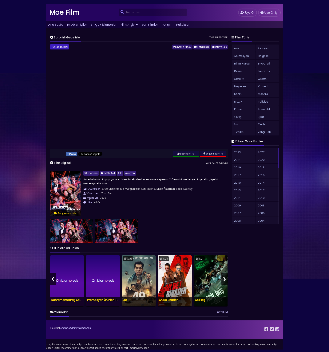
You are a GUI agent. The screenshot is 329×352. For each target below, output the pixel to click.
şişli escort (122, 348)
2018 (261, 167)
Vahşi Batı (264, 132)
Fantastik (264, 71)
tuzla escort (179, 344)
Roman (238, 109)
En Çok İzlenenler (104, 24)
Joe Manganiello (130, 188)
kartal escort (243, 344)
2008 (261, 205)
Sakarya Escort (165, 344)
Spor (261, 117)
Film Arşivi (128, 24)
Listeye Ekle (220, 47)
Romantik (264, 109)
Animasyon (241, 56)
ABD (97, 202)
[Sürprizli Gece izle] (71, 231)
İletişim (167, 24)
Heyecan (240, 86)
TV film (239, 132)
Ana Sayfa (55, 24)
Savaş (237, 117)
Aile (120, 173)
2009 (237, 205)
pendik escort (228, 344)
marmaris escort (77, 348)
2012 (261, 190)
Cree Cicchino (110, 188)
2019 (237, 167)
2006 (261, 213)
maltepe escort (212, 344)
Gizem (262, 78)
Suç (236, 124)
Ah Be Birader (168, 300)
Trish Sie (106, 193)
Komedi (263, 86)
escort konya (94, 348)
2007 (237, 213)
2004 (261, 220)
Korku (238, 94)
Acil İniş (200, 300)
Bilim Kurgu (242, 63)
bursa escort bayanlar (144, 344)
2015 (237, 182)
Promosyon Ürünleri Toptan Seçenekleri (114, 300)
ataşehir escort (54, 344)
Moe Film (65, 12)
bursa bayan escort (120, 344)
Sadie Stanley (184, 188)
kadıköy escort (259, 344)
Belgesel (263, 56)
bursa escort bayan (98, 344)
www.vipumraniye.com (75, 344)
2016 (261, 175)
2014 (261, 182)
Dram (238, 71)
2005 (237, 220)
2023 (237, 152)
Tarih (261, 124)
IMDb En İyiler (77, 24)
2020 (103, 198)
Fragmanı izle (67, 213)
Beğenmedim (212, 153)
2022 (261, 152)
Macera (263, 94)
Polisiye (263, 101)
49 (125, 300)
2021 (237, 160)
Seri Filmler (150, 24)
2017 (237, 175)
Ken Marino (148, 188)
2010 (261, 198)
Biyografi (264, 63)
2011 (237, 198)
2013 (237, 190)
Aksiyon (130, 173)
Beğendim (185, 153)
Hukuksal (182, 24)
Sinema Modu (183, 47)
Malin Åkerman (165, 188)
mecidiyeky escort (139, 348)
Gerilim (239, 78)
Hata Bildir (202, 47)
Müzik (238, 101)
